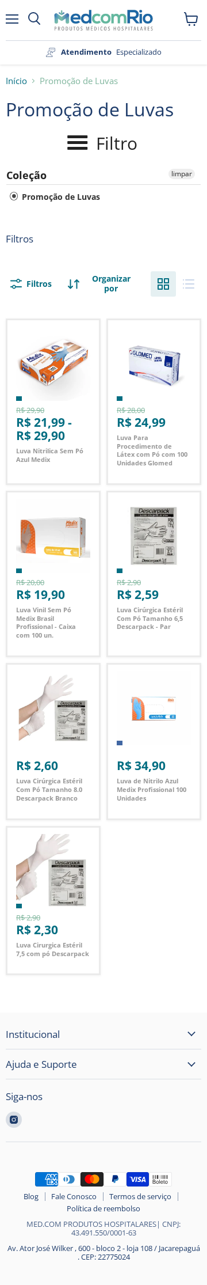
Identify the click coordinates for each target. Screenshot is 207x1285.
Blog (31, 1196)
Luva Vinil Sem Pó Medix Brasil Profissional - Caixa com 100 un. (46, 622)
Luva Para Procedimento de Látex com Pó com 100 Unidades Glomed (152, 450)
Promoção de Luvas (60, 196)
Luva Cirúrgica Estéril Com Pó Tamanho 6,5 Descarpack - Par (150, 618)
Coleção (26, 175)
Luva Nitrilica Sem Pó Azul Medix (49, 455)
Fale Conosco (74, 1196)
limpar (181, 174)
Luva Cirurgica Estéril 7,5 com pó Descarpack (52, 949)
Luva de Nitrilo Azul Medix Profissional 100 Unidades (151, 789)
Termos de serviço (140, 1196)
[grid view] (163, 284)
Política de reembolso (103, 1208)
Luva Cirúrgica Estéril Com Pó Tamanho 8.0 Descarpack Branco (49, 789)
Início (16, 81)
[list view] (188, 284)
